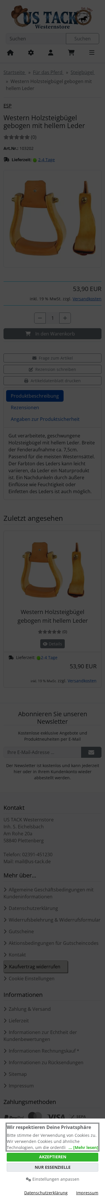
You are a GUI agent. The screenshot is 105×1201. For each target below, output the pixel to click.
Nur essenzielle (53, 1167)
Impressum (87, 1192)
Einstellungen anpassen (55, 1179)
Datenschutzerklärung (46, 1192)
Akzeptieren (52, 1156)
